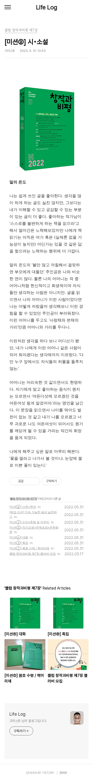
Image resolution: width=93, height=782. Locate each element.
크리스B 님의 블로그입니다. (28, 721)
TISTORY (48, 773)
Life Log (46, 7)
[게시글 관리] (34, 481)
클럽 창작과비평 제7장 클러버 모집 (32, 553)
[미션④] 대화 (18, 537)
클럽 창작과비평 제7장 (23, 498)
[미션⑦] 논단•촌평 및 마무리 (29, 522)
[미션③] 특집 (18, 543)
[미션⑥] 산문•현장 (22, 507)
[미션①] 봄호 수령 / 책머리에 (29, 548)
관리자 (63, 773)
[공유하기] (28, 481)
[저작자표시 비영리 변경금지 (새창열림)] (68, 481)
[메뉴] (8, 7)
